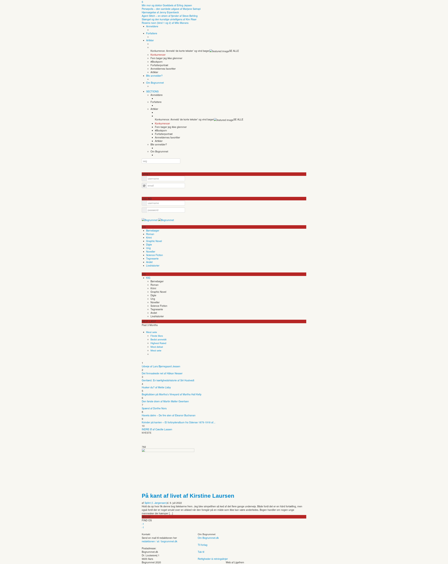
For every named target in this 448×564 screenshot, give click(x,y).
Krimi (149, 237)
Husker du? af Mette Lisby (156, 387)
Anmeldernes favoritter (163, 68)
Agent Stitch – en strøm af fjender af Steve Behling (170, 15)
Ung (148, 248)
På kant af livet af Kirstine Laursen (188, 496)
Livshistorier (152, 265)
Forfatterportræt (159, 65)
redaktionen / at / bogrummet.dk (159, 541)
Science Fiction (154, 255)
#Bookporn (156, 61)
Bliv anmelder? (154, 75)
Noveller (150, 251)
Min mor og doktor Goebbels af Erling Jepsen (167, 5)
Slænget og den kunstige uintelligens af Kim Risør (169, 19)
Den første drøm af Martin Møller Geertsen (165, 401)
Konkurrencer (158, 54)
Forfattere (151, 33)
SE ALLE (234, 50)
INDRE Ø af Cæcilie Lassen (157, 429)
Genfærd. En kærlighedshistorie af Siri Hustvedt (168, 380)
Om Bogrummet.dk (208, 538)
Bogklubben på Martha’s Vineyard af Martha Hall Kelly (171, 394)
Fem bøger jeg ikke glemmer (166, 58)
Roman (150, 234)
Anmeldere (152, 26)
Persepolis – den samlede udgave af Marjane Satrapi (171, 8)
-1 (143, 524)
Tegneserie (152, 258)
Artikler (150, 40)
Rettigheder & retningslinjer (213, 559)
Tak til (201, 552)
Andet (149, 262)
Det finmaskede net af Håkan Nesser (162, 373)
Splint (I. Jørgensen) (156, 503)
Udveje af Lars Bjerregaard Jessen (161, 366)
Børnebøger (152, 230)
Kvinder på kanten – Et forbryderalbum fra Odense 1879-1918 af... (178, 422)
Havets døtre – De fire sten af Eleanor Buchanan (168, 415)
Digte (149, 244)
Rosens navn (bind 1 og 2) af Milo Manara (165, 22)
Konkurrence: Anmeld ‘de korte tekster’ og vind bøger (179, 50)
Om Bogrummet (155, 82)
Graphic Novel (154, 241)
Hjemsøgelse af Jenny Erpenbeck (160, 12)
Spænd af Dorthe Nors (154, 408)
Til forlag (202, 545)
